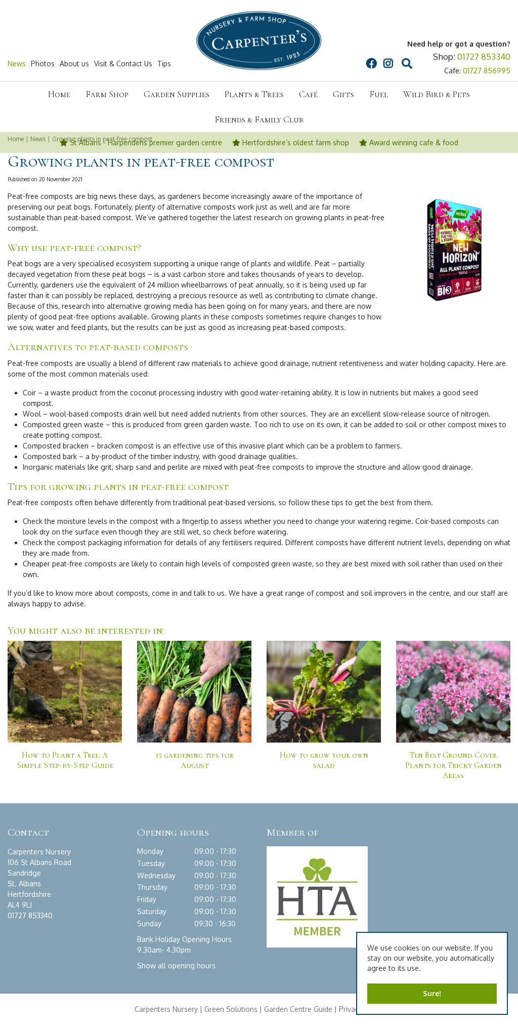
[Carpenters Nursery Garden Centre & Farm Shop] (259, 40)
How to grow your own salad (324, 760)
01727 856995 (486, 70)
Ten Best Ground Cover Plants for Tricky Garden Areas (453, 765)
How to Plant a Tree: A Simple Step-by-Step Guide (65, 760)
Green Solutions (230, 1009)
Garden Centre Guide (298, 1009)
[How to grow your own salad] (324, 698)
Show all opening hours (176, 965)
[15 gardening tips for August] (194, 698)
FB (371, 63)
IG (388, 63)
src (406, 63)
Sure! (432, 993)
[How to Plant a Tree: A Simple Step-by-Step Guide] (65, 698)
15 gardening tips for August (194, 760)
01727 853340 (483, 56)
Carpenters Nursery (166, 1009)
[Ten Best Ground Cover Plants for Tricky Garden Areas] (453, 698)
